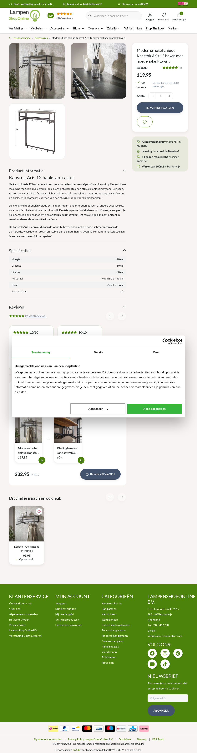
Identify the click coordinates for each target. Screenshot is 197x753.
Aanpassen (95, 408)
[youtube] (152, 664)
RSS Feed (158, 739)
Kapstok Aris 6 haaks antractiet (26, 548)
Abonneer (161, 710)
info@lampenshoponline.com (165, 636)
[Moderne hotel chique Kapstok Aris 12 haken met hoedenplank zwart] (37, 71)
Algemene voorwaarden (47, 739)
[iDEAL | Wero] (53, 728)
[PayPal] (64, 728)
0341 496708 (161, 625)
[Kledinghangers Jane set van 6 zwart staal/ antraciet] (67, 428)
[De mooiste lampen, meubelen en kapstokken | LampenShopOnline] (24, 15)
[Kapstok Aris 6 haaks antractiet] (26, 523)
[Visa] (99, 728)
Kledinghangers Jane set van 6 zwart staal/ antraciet (67, 450)
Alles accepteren (154, 408)
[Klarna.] (144, 728)
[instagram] (165, 653)
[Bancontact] (76, 728)
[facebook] (152, 653)
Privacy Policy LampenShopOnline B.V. (90, 739)
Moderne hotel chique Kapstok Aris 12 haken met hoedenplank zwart (28, 450)
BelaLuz (142, 67)
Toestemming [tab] (41, 352)
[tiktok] (165, 664)
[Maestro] (110, 728)
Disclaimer (125, 739)
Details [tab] (98, 352)
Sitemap (142, 739)
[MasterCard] (87, 728)
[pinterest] (178, 653)
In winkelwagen (160, 108)
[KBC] (133, 728)
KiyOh (76, 749)
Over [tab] (156, 352)
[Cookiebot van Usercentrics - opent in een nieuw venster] (165, 341)
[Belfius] (121, 728)
